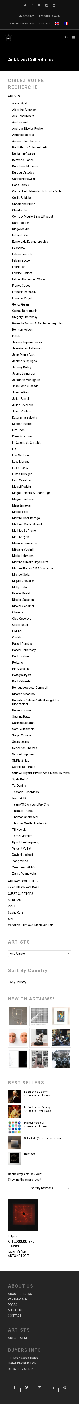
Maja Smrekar (21, 505)
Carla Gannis (20, 185)
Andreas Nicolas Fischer (28, 128)
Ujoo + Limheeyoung (25, 842)
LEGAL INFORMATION (22, 1363)
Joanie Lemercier (23, 373)
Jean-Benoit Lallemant (27, 348)
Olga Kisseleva (21, 618)
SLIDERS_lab (20, 760)
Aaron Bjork (20, 103)
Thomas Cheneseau (25, 817)
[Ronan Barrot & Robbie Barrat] (61, 1038)
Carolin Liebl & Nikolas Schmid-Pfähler (37, 191)
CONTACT (44, 23)
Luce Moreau (20, 461)
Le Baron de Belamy (36, 1091)
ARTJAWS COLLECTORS (24, 881)
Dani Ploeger (20, 222)
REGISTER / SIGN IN (49, 16)
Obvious (17, 612)
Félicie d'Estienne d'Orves (29, 279)
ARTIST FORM (17, 1338)
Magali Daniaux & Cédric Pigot (32, 493)
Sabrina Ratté (21, 716)
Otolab (16, 637)
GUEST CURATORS (20, 893)
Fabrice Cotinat (22, 273)
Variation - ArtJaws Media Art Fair (30, 925)
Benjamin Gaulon (23, 153)
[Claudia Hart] (39, 1038)
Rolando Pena (21, 710)
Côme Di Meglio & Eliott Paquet (32, 216)
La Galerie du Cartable (26, 442)
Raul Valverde (21, 681)
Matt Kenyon (20, 537)
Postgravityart (21, 675)
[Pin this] (65, 1390)
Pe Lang (17, 662)
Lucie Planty (20, 467)
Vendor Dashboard (22, 23)
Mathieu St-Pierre (24, 530)
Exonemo (18, 248)
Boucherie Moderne (25, 166)
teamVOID (19, 798)
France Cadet (21, 285)
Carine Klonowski (23, 178)
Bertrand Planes (23, 160)
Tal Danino (19, 785)
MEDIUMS (14, 900)
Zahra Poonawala (24, 873)
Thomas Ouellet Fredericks (30, 823)
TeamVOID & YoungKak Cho (30, 804)
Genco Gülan (20, 304)
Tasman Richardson (25, 792)
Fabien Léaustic (22, 254)
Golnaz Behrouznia (24, 310)
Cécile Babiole (21, 197)
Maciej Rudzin (21, 486)
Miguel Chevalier (23, 581)
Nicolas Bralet (21, 593)
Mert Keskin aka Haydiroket (30, 562)
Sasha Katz (15, 912)
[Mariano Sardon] (18, 1059)
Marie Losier (20, 511)
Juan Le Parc (20, 392)
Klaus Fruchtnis (22, 436)
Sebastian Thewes (24, 748)
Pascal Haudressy (24, 650)
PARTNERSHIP (17, 1299)
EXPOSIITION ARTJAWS (23, 887)
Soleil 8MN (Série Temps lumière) (43, 1138)
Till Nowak (19, 829)
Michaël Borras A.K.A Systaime (32, 568)
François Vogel (22, 298)
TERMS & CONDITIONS (23, 1358)
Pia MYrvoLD (20, 668)
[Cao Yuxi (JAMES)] (39, 1059)
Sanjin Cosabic (22, 735)
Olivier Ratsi (20, 625)
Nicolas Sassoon (23, 599)
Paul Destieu (20, 656)
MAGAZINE (15, 1310)
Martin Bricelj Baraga (26, 518)
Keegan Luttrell (22, 423)
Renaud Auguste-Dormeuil (30, 687)
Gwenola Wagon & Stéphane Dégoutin (37, 323)
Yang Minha (20, 861)
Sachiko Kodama (23, 723)
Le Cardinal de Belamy (37, 1107)
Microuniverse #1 (34, 1122)
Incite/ (16, 336)
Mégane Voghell (23, 549)
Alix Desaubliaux (23, 116)
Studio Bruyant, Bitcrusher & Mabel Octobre (41, 773)
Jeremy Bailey (21, 367)
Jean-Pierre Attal (23, 354)
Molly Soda (19, 587)
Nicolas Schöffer (23, 606)
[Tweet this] (27, 1390)
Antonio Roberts (23, 135)
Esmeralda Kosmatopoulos (30, 241)
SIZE (11, 919)
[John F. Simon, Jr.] (61, 1016)
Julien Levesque (23, 405)
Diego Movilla (21, 229)
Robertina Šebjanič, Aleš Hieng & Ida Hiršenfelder (35, 702)
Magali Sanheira (23, 499)
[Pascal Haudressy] (18, 1016)
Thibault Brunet (22, 810)
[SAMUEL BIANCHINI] (39, 1016)
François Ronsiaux (24, 292)
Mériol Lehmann (23, 555)
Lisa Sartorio (20, 455)
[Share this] (14, 1390)
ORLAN (17, 631)
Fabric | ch (18, 266)
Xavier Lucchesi (22, 854)
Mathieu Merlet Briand (27, 524)
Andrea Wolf (20, 122)
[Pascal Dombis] (61, 1059)
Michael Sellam (22, 574)
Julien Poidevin (22, 411)
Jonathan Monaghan (26, 380)
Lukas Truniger (22, 474)
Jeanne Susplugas (24, 361)
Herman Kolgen (22, 329)
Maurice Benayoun (24, 543)
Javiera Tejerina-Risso (27, 342)
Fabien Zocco (21, 260)
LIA (14, 449)
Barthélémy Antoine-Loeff (29, 147)
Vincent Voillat (21, 848)
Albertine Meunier (24, 109)
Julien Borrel (20, 398)
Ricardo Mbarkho (23, 694)
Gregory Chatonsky (24, 317)
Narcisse (29, 1153)
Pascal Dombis (22, 643)
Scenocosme (21, 741)
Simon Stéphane (23, 754)
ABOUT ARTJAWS (20, 1294)
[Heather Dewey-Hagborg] (18, 1038)
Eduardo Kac (20, 235)
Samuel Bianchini (23, 729)
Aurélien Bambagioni (26, 141)
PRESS (12, 1304)
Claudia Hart (20, 210)
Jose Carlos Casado (25, 386)
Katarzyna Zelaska (24, 417)
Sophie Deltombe (23, 766)
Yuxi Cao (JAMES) (24, 867)
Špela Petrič (20, 779)
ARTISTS (14, 96)
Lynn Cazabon (21, 480)
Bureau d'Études (23, 172)
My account (26, 16)
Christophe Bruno (23, 204)
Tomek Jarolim (22, 836)
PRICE (12, 906)
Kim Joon (18, 430)
